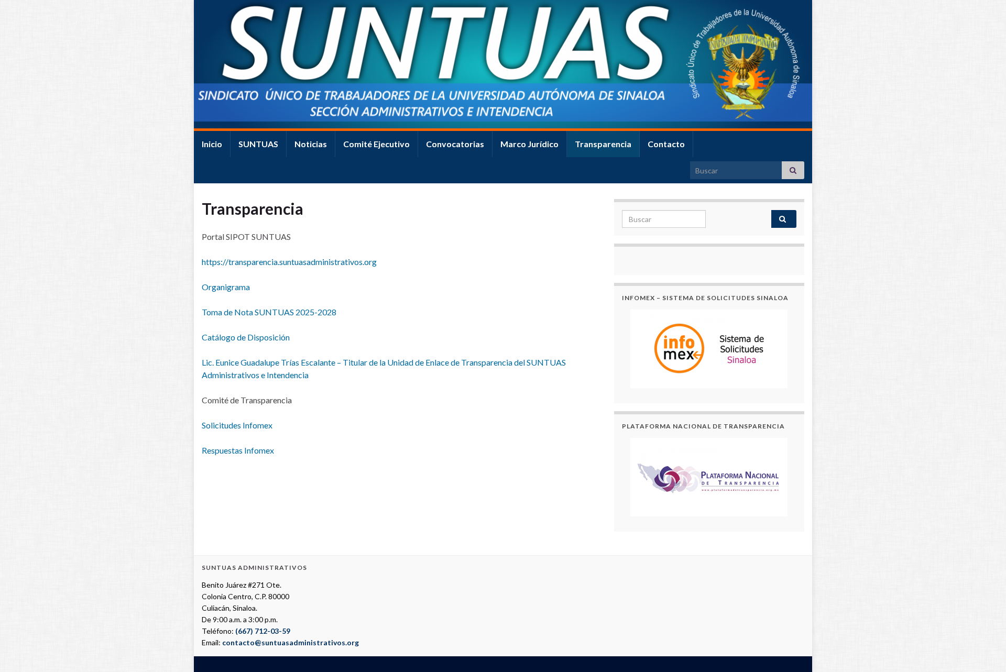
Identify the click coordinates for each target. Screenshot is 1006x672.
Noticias (310, 144)
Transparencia (603, 144)
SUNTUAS (258, 144)
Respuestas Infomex (238, 450)
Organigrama (226, 287)
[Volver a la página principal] (503, 65)
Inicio (212, 144)
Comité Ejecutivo (376, 144)
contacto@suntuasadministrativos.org (290, 642)
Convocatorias (455, 144)
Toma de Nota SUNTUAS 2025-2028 (269, 312)
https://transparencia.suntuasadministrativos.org (289, 262)
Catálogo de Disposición (246, 337)
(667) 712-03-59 (262, 630)
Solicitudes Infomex (237, 425)
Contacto (666, 144)
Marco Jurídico (529, 144)
